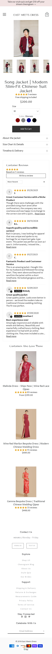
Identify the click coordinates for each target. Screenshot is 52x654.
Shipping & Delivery (26, 588)
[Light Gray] (23, 120)
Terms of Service (26, 605)
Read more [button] (40, 214)
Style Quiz (26, 573)
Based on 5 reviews (15, 172)
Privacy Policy (26, 601)
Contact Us (26, 609)
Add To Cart (26, 129)
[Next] (46, 67)
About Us (26, 569)
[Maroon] (18, 120)
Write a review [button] (26, 175)
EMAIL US (17, 546)
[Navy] (29, 120)
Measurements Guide (26, 596)
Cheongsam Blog (26, 564)
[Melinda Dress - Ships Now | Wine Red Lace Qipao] (26, 366)
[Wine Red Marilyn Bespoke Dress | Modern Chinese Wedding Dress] (26, 424)
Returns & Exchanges (26, 592)
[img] (20, 190)
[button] (21, 94)
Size (14, 106)
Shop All (26, 560)
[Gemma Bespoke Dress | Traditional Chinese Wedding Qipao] (26, 482)
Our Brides (26, 577)
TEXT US (32, 546)
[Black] (34, 120)
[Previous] (5, 67)
